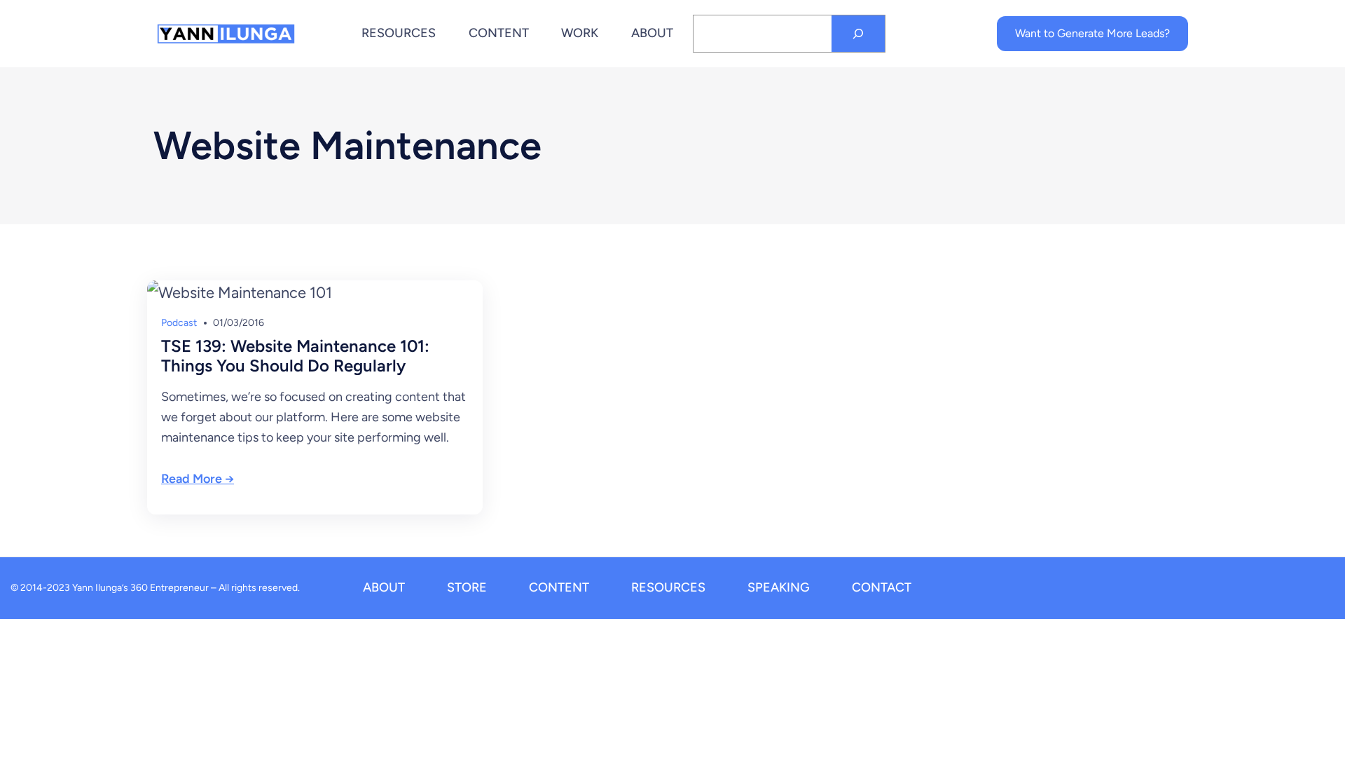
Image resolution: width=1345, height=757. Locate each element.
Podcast (179, 323)
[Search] (858, 33)
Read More (191, 478)
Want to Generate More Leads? (1092, 33)
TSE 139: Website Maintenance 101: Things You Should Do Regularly (295, 356)
